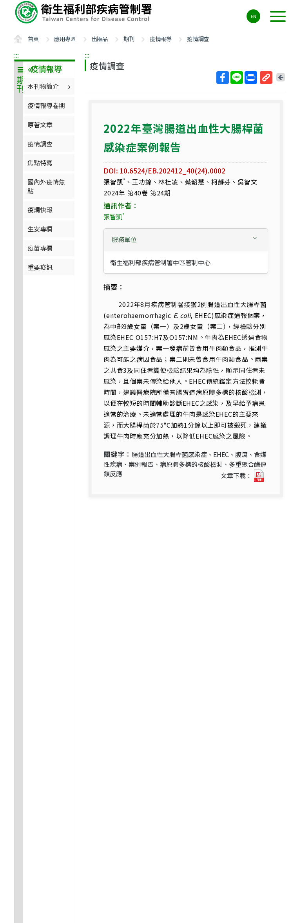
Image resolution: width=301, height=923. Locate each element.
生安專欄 (40, 228)
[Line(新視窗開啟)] (237, 77)
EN (253, 16)
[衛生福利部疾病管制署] (84, 12)
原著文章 (40, 124)
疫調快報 (40, 209)
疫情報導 (161, 38)
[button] (186, 239)
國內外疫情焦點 (46, 186)
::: (16, 55)
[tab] (186, 240)
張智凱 (114, 216)
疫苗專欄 (40, 248)
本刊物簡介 (43, 86)
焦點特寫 (40, 162)
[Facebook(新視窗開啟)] (223, 77)
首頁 (33, 38)
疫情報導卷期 (46, 105)
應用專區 (65, 38)
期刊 (128, 38)
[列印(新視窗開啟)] (251, 77)
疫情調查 (198, 38)
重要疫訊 (40, 267)
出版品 (99, 38)
